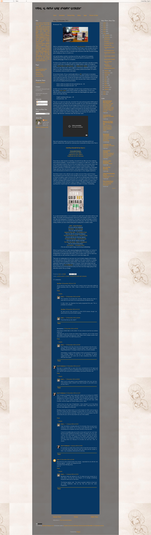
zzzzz (46, 60)
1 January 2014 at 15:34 (72, 474)
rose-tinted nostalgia (41, 51)
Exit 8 (104, 117)
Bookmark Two (108, 45)
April (105, 83)
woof (37, 60)
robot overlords (45, 49)
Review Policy (71, 15)
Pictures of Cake (93, 15)
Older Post (94, 517)
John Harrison (69, 66)
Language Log (107, 144)
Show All (113, 188)
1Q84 (37, 22)
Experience (107, 39)
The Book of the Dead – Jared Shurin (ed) (75, 238)
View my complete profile (42, 127)
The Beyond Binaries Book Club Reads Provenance (108, 184)
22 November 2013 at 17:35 (69, 283)
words (40, 60)
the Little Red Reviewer (106, 168)
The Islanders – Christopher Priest (75, 245)
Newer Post (57, 517)
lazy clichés (39, 38)
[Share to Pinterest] (76, 274)
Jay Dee (59, 283)
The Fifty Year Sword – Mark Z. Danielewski (75, 242)
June (105, 79)
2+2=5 (40, 22)
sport (37, 54)
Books (79, 15)
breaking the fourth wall (75, 276)
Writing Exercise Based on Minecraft (108, 177)
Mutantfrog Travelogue (106, 135)
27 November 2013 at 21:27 (73, 366)
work (43, 60)
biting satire (39, 31)
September (107, 72)
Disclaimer (62, 15)
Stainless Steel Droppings (107, 161)
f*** (49, 34)
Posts (39, 101)
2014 (104, 31)
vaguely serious (40, 59)
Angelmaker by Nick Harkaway (75, 156)
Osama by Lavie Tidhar (75, 152)
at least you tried (43, 27)
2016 (104, 27)
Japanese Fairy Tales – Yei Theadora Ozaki (75, 232)
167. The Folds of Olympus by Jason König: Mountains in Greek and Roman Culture (107, 128)
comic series (62, 90)
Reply (58, 290)
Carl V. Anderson (61, 366)
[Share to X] (73, 274)
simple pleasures (45, 52)
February (106, 87)
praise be (47, 45)
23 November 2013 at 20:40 (73, 344)
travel (43, 56)
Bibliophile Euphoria (107, 163)
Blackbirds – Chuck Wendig (75, 229)
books (67, 276)
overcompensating (40, 43)
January (106, 89)
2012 (104, 92)
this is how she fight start (58, 8)
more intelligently (68, 265)
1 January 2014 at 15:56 (76, 445)
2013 (104, 33)
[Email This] (70, 274)
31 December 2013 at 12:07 (73, 393)
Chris (58, 66)
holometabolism (42, 35)
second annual (81, 46)
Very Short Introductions (108, 65)
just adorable (47, 37)
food (37, 35)
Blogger (78, 531)
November (107, 37)
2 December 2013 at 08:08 (73, 379)
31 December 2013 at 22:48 (67, 459)
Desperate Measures (109, 68)
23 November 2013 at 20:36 (73, 296)
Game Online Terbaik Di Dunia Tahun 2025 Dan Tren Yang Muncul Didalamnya (108, 155)
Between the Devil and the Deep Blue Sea (108, 123)
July (105, 77)
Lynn (58, 459)
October (106, 70)
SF (80, 74)
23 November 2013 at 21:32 (73, 309)
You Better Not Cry (108, 43)
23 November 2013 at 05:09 (71, 328)
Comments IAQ (39, 76)
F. (60, 66)
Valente (85, 66)
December (107, 35)
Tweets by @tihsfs (40, 82)
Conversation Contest (109, 59)
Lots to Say (105, 169)
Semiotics (106, 41)
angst (37, 27)
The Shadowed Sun (109, 50)
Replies (60, 293)
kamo (60, 274)
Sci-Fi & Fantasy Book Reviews (107, 101)
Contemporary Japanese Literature (108, 116)
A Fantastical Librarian (106, 151)
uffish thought (46, 57)
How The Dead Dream (108, 62)
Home (54, 15)
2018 (104, 23)
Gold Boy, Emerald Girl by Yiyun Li (75, 147)
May (105, 81)
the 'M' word (43, 54)
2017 (104, 25)
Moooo (45, 24)
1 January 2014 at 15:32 (72, 424)
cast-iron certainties (45, 32)
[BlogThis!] (71, 274)
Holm (62, 66)
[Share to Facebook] (74, 274)
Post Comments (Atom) (66, 520)
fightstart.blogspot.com (48, 525)
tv (41, 57)
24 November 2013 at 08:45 (73, 317)
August (106, 74)
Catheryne (79, 66)
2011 (104, 94)
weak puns (47, 59)
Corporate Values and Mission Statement (41, 70)
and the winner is (61, 276)
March (106, 85)
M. (65, 66)
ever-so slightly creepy (42, 34)
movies (48, 41)
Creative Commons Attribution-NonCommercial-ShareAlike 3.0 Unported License (84, 525)
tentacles (84, 276)
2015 (104, 29)
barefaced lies (46, 29)
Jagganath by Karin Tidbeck (75, 154)
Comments (40, 104)
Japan (85, 15)
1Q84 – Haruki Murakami (75, 225)
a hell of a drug (46, 26)
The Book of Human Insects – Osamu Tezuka (75, 235)
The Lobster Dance (108, 181)
